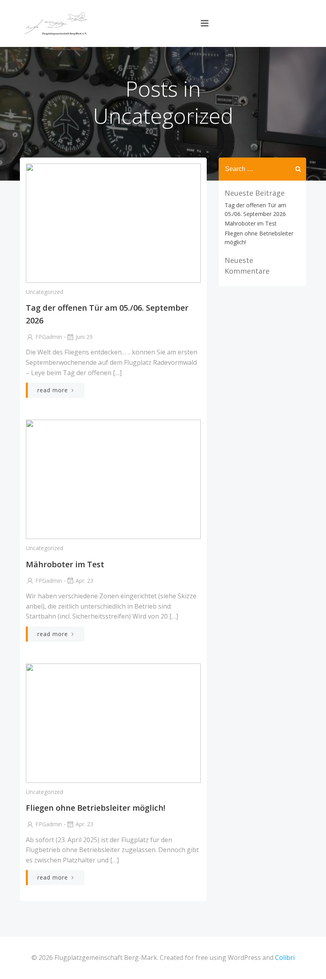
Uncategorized (44, 292)
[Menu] (205, 23)
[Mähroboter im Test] (113, 479)
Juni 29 (84, 337)
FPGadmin (48, 337)
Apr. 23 (84, 580)
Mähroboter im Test (251, 223)
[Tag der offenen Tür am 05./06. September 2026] (113, 222)
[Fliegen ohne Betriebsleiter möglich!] (113, 722)
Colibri (285, 957)
